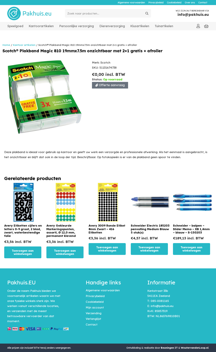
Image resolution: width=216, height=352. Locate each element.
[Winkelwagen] (206, 26)
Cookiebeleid (95, 301)
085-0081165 (160, 301)
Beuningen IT (169, 347)
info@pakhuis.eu (162, 306)
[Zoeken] (147, 13)
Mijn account (95, 307)
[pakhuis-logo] (29, 13)
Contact (92, 324)
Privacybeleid (95, 296)
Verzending (93, 313)
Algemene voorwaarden (103, 290)
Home (6, 45)
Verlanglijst (93, 318)
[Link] (198, 25)
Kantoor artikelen (24, 45)
